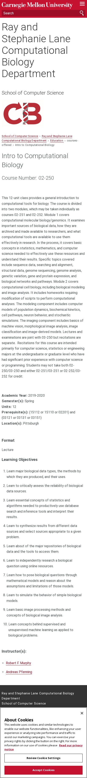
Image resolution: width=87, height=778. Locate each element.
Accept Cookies (44, 770)
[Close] (82, 713)
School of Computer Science (33, 93)
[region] (43, 742)
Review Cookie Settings (43, 758)
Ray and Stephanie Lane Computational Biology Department (36, 50)
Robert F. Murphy (18, 663)
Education (57, 140)
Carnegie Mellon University (37, 5)
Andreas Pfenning (19, 672)
